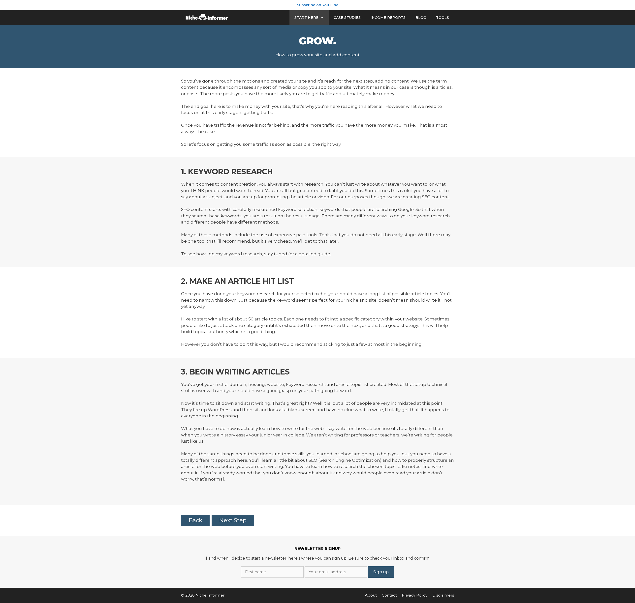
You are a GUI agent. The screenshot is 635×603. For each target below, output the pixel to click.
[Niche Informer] (207, 17)
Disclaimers (443, 595)
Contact (389, 595)
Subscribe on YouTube (317, 5)
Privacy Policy (414, 595)
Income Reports (388, 17)
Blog (420, 17)
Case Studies (347, 17)
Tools (442, 17)
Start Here (306, 17)
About (371, 595)
